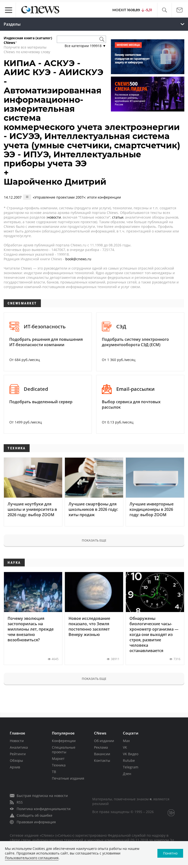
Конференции (64, 740)
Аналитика (19, 747)
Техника (59, 765)
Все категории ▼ (85, 45)
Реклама (101, 747)
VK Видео (130, 754)
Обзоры (16, 760)
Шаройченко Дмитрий (55, 182)
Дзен (127, 773)
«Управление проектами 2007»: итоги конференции (77, 197)
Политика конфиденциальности (43, 808)
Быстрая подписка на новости (42, 795)
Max (126, 740)
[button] (164, 10)
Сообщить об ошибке (34, 815)
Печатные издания (68, 778)
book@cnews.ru (78, 259)
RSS (20, 802)
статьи (117, 217)
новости (54, 217)
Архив (15, 767)
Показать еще (94, 540)
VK (125, 747)
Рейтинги (18, 754)
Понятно (170, 853)
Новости (17, 740)
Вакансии (102, 754)
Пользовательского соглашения (32, 857)
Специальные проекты (63, 749)
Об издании (104, 740)
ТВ (54, 771)
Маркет (58, 758)
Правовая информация (36, 822)
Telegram (130, 767)
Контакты (102, 760)
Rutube (129, 760)
